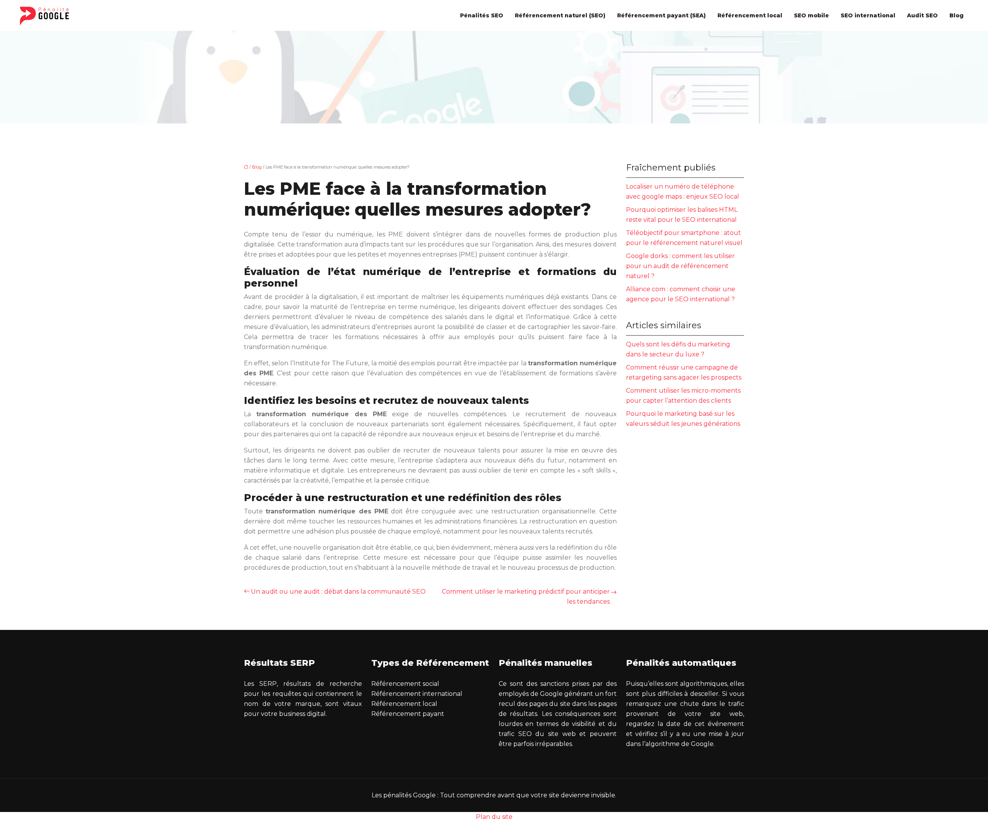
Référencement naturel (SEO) (560, 15)
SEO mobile (811, 15)
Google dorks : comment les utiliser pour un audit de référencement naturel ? (680, 266)
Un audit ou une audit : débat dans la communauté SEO (338, 591)
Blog (956, 15)
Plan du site (494, 816)
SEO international (868, 15)
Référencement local (749, 15)
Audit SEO (922, 15)
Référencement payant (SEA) (661, 15)
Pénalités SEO (481, 15)
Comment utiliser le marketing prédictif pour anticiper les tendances (526, 596)
